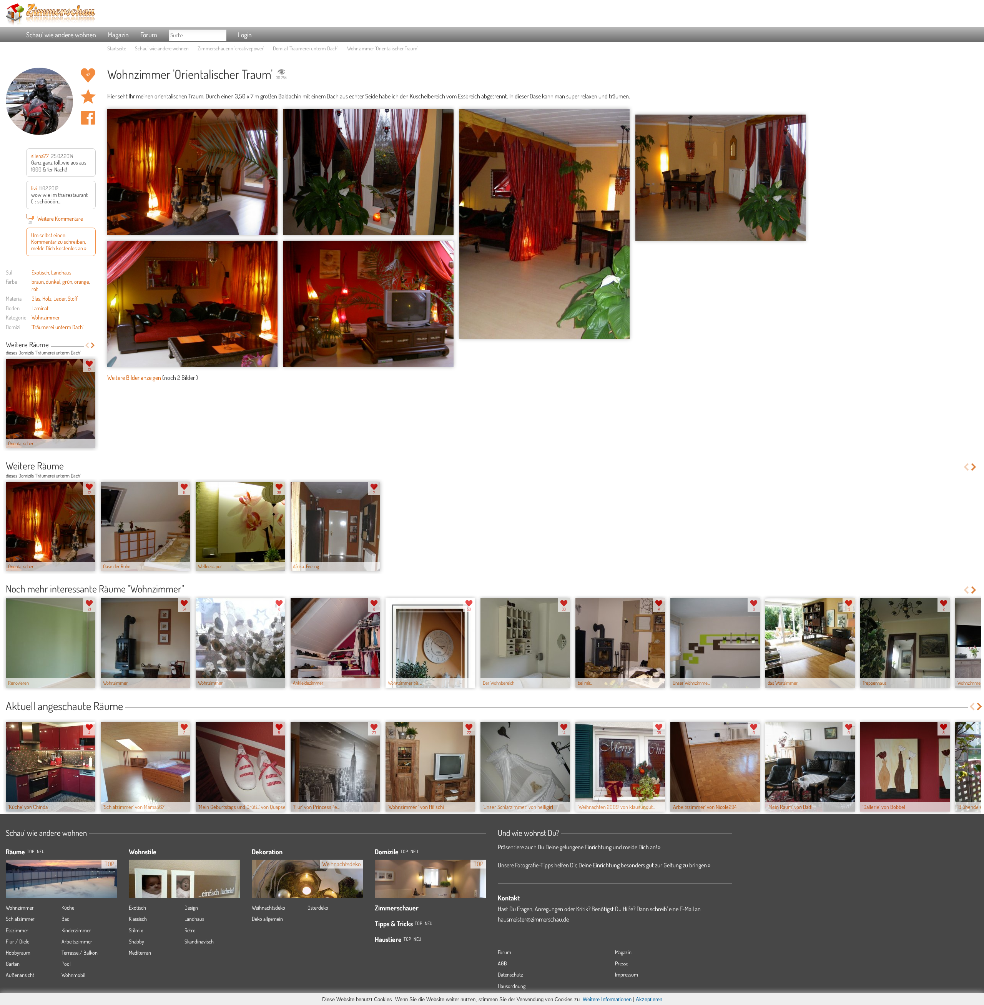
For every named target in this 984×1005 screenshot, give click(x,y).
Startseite (116, 48)
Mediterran (140, 952)
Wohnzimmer (46, 317)
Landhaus (61, 272)
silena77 (40, 155)
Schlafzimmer (20, 918)
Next (93, 345)
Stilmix (136, 930)
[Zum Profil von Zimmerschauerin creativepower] (39, 101)
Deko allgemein (267, 918)
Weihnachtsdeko (268, 907)
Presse (621, 963)
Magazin (118, 34)
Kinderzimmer (76, 930)
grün (67, 281)
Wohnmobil (73, 975)
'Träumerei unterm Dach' (57, 326)
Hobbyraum (18, 952)
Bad (66, 918)
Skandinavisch (199, 941)
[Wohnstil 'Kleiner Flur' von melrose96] (184, 890)
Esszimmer (17, 930)
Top (404, 851)
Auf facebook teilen (88, 117)
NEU (41, 851)
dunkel (53, 281)
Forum (148, 34)
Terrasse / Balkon (80, 952)
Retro (190, 930)
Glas (36, 298)
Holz (47, 298)
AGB (502, 963)
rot (35, 288)
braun (38, 281)
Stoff (73, 298)
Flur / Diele (17, 941)
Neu (414, 851)
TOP (30, 851)
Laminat (40, 307)
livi (34, 188)
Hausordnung (511, 986)
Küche (68, 907)
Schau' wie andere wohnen (61, 34)
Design (191, 907)
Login (245, 34)
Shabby (136, 941)
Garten (13, 963)
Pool (66, 963)
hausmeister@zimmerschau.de (533, 919)
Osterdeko (318, 907)
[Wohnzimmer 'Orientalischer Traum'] (192, 172)
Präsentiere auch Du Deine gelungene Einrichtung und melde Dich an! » (579, 847)
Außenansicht (20, 975)
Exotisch (40, 272)
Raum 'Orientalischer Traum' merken (88, 96)
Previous (87, 345)
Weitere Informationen (607, 999)
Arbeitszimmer (77, 941)
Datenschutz (510, 974)
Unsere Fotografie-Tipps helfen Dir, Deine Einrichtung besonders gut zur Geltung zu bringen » (604, 865)
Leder (59, 298)
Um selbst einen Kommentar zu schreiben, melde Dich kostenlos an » (58, 241)
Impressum (626, 974)
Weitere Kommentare (55, 219)
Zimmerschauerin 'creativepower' (231, 48)
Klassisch (138, 918)
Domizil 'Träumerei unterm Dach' (305, 48)
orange (81, 281)
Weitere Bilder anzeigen (134, 377)
